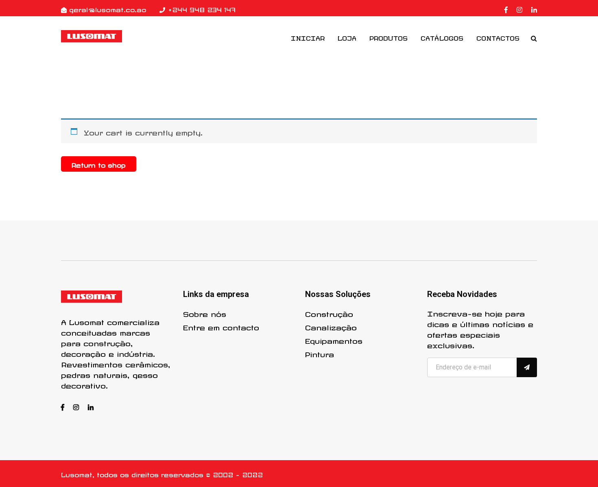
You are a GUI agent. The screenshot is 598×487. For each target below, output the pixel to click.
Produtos (388, 37)
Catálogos (442, 37)
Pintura (319, 353)
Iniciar (308, 37)
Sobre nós (204, 313)
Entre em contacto (221, 326)
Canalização (331, 326)
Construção (329, 313)
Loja (347, 37)
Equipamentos (333, 340)
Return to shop (99, 164)
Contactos (497, 37)
